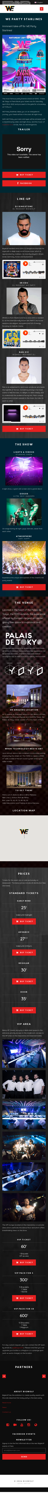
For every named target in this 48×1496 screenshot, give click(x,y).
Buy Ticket (26, 587)
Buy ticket (26, 175)
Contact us (6, 1412)
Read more (6, 1403)
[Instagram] (28, 1424)
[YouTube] (21, 1424)
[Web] (35, 1424)
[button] (24, 833)
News (4, 1407)
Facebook (26, 183)
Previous (4, 1376)
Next (44, 1376)
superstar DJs (7, 125)
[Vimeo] (15, 1424)
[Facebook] (7, 1424)
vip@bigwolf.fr (17, 1348)
